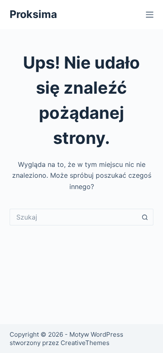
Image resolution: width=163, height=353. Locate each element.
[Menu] (149, 14)
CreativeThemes (85, 343)
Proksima (33, 14)
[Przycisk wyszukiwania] (145, 217)
